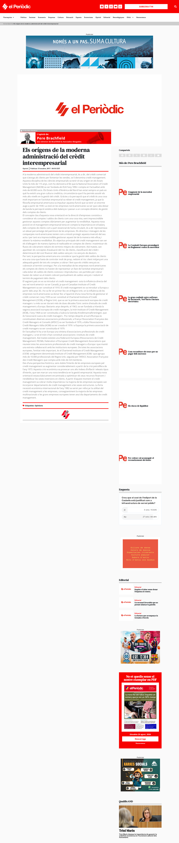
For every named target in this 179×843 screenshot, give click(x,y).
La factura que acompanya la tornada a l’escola (146, 616)
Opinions (39, 405)
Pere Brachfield (51, 138)
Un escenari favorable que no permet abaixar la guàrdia (146, 603)
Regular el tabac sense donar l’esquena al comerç (146, 590)
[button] (175, 6)
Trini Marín (127, 830)
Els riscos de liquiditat (138, 405)
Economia (42, 17)
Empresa (51, 17)
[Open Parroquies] (13, 17)
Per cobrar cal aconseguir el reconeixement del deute (141, 458)
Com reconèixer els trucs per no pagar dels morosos (143, 352)
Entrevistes (88, 17)
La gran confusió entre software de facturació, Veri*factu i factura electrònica (143, 299)
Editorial (107, 17)
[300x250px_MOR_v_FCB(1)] (140, 663)
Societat (32, 17)
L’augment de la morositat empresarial (140, 192)
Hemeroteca (141, 17)
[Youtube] (116, 7)
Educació (69, 17)
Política (23, 17)
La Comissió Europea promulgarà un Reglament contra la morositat (143, 246)
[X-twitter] (106, 7)
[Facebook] (102, 7)
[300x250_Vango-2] (140, 790)
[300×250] (140, 569)
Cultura (61, 17)
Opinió (98, 17)
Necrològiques (118, 17)
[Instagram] (111, 7)
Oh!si (129, 17)
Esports (79, 17)
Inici (4, 24)
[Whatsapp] (120, 7)
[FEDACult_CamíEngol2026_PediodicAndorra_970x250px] (89, 67)
